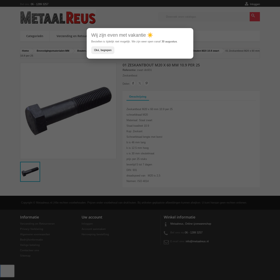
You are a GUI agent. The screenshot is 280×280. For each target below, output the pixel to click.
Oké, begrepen (103, 50)
